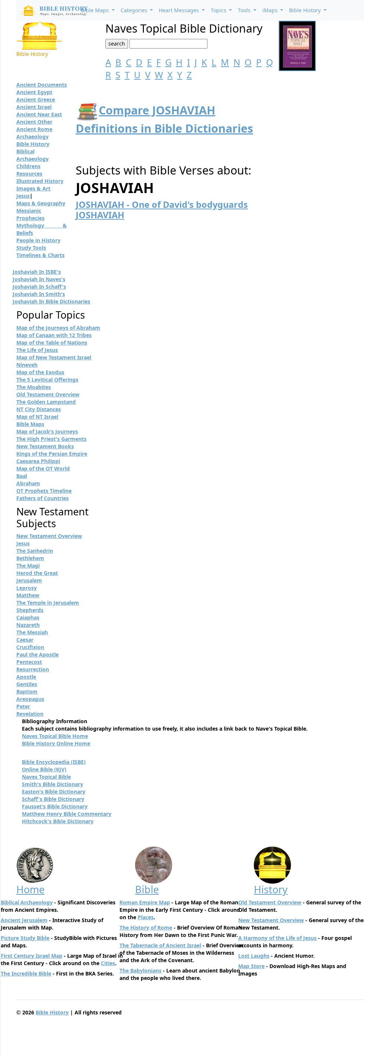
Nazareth (28, 624)
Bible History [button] (305, 10)
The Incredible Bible (26, 973)
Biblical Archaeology (32, 155)
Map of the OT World (43, 468)
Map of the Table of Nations (51, 342)
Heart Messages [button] (179, 10)
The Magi (28, 565)
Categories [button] (135, 10)
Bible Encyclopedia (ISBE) (54, 761)
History (271, 889)
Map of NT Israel (37, 416)
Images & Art (33, 188)
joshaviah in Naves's (39, 279)
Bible (147, 889)
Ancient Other (34, 121)
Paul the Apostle (37, 654)
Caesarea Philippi (38, 461)
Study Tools (31, 247)
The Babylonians (140, 970)
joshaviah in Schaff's (39, 286)
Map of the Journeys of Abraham (58, 327)
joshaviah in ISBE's (37, 271)
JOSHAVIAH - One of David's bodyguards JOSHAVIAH (162, 210)
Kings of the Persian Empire (51, 453)
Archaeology (32, 136)
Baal (21, 475)
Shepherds (29, 610)
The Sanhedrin (34, 550)
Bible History (32, 143)
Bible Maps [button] (95, 10)
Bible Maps (30, 424)
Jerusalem (29, 580)
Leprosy (26, 587)
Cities (108, 963)
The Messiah (32, 632)
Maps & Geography (40, 203)
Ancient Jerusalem (24, 920)
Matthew (27, 595)
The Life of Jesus (37, 349)
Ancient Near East (39, 114)
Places (146, 917)
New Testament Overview (49, 535)
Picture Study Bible (25, 937)
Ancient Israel (34, 106)
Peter (23, 706)
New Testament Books (45, 446)
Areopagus (30, 698)
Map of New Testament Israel (53, 357)
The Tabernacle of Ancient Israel (160, 945)
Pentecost (29, 661)
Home (30, 889)
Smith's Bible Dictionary (52, 784)
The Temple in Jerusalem (47, 602)
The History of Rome (145, 927)
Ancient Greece (35, 99)
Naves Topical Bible (46, 776)
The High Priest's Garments (51, 438)
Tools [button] (245, 10)
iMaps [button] (270, 10)
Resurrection (32, 669)
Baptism (26, 691)
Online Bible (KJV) (44, 769)
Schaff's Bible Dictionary (53, 798)
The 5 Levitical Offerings (47, 379)
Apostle (26, 676)
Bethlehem (30, 558)
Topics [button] (219, 10)
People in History (38, 240)
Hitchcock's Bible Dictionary (58, 821)
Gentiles (26, 684)
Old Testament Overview (47, 394)
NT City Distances (38, 409)
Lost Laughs (253, 955)
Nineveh (26, 364)
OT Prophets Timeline (44, 490)
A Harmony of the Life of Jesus (277, 937)
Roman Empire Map (144, 902)
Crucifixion (30, 647)
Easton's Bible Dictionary (53, 791)
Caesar (24, 639)
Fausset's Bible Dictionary (55, 806)
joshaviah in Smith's (39, 294)
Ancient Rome (34, 129)
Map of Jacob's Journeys (47, 431)
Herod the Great (37, 572)
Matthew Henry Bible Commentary (66, 813)
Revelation (29, 713)
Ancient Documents (41, 84)
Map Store (251, 966)
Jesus (23, 195)
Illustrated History (39, 181)
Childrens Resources (29, 170)
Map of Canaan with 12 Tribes (54, 335)
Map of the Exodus (40, 372)
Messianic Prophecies (30, 214)
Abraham (28, 483)
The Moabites (33, 386)
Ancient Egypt (34, 92)
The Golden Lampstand (46, 401)
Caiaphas (27, 617)
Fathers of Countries (42, 498)
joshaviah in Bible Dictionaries (51, 301)
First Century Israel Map (31, 955)
